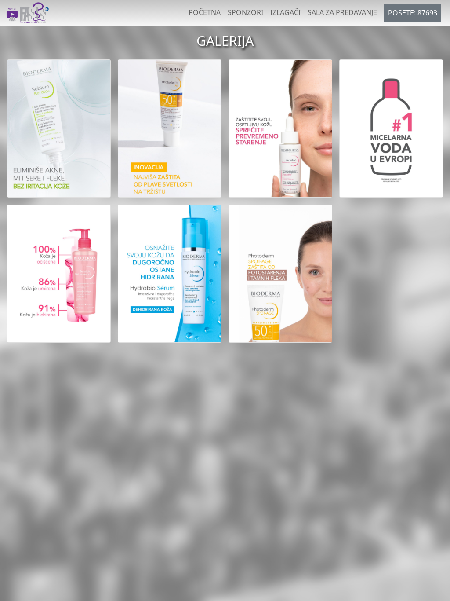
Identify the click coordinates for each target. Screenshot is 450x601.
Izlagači (285, 12)
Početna (205, 12)
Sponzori (245, 12)
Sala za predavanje (342, 12)
